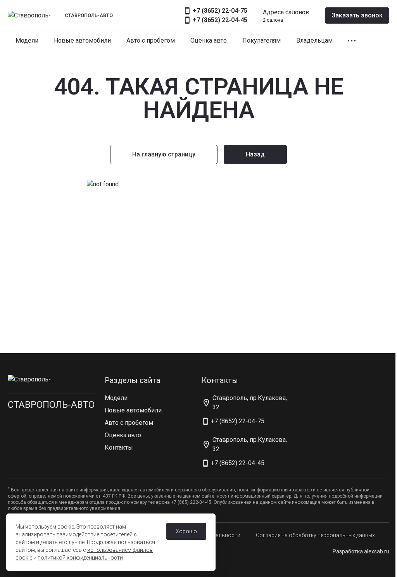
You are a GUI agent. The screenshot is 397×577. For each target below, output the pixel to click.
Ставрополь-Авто (51, 404)
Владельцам (314, 40)
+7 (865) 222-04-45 (191, 502)
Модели (27, 40)
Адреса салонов (286, 12)
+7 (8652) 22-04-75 (220, 10)
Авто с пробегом (150, 40)
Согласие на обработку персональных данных (315, 535)
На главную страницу (163, 154)
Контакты (119, 447)
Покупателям (261, 40)
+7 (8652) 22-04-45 (220, 20)
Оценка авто (208, 40)
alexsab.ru (376, 551)
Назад (255, 154)
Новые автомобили (82, 40)
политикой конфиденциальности (80, 558)
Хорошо (186, 531)
